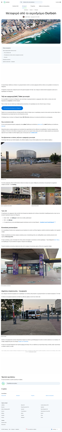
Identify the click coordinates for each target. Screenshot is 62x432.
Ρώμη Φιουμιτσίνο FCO (25, 407)
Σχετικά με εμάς (3, 422)
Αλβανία (22, 415)
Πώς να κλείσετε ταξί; (7, 52)
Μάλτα (22, 413)
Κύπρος (2, 417)
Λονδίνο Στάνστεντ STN (44, 405)
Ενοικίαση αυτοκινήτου (6, 59)
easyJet (22, 409)
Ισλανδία (2, 415)
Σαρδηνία (42, 407)
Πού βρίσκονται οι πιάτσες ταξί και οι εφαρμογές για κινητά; (13, 54)
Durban (31, 9)
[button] (2, 2)
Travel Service (23, 411)
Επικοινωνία (3, 424)
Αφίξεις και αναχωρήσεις (44, 6)
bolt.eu (3, 126)
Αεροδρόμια (26, 9)
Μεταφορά (24, 6)
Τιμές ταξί (5, 57)
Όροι (9, 429)
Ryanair (2, 407)
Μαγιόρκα (22, 417)
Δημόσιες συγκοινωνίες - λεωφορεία (9, 61)
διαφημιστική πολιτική (32, 351)
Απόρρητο (13, 429)
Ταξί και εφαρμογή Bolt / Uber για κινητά (9, 50)
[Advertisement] (31, 73)
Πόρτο (42, 417)
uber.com (40, 124)
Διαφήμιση (17, 429)
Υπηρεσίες (32, 6)
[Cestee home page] (6, 2)
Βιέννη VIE (22, 405)
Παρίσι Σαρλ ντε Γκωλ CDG (45, 411)
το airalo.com (33, 132)
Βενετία (42, 413)
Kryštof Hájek (27, 16)
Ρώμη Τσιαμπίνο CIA (44, 409)
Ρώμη (42, 415)
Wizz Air (2, 411)
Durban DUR (15, 6)
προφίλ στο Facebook (23, 341)
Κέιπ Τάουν (56, 240)
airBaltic (3, 405)
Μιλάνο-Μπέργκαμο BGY (5, 409)
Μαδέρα (2, 413)
